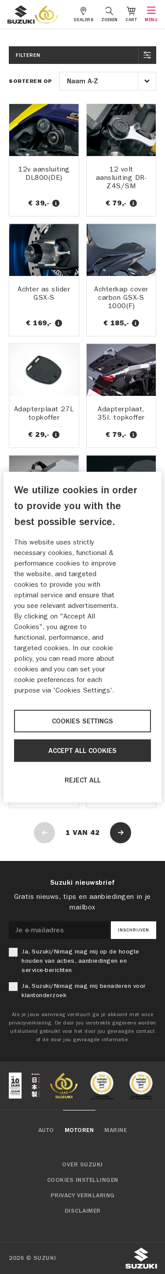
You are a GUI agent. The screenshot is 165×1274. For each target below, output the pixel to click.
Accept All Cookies (82, 751)
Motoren (79, 1130)
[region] (82, 637)
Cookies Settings (82, 721)
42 (94, 832)
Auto (46, 1130)
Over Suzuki (82, 1164)
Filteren (28, 55)
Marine (115, 1130)
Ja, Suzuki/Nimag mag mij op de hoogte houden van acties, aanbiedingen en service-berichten (80, 961)
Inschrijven (133, 930)
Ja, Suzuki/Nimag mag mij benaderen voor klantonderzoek (84, 990)
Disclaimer (83, 1210)
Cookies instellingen (82, 1180)
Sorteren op (30, 81)
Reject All (83, 780)
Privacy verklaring (83, 1195)
